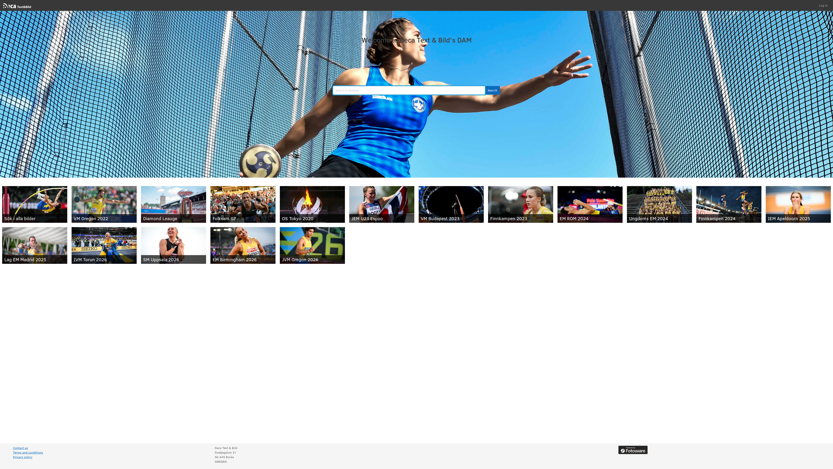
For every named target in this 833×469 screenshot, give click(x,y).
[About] (633, 450)
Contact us (20, 448)
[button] (492, 90)
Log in (823, 5)
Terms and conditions (28, 452)
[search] (409, 90)
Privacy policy (22, 457)
